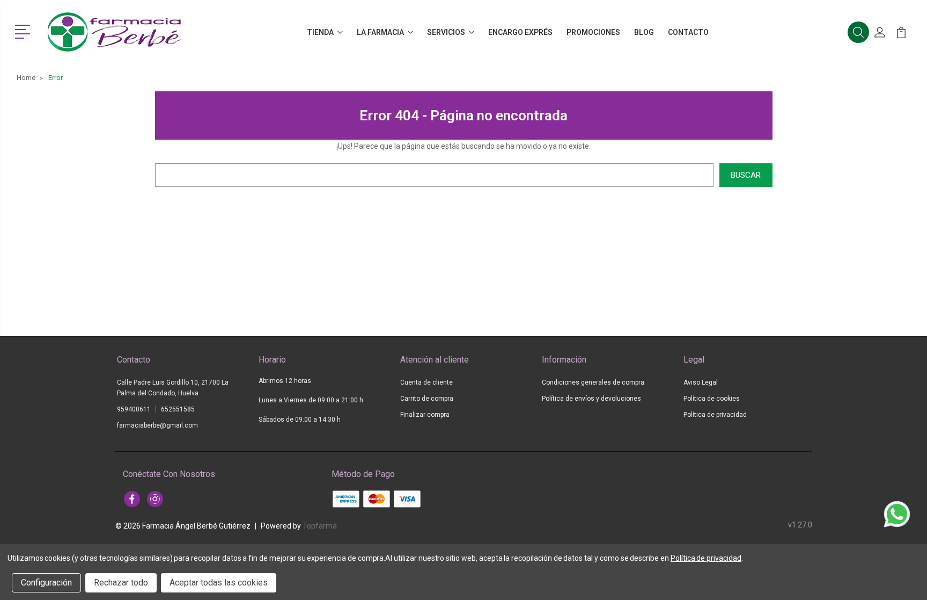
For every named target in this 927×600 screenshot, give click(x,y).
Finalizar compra (425, 414)
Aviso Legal (700, 382)
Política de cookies (711, 398)
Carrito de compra (426, 398)
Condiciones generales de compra (593, 382)
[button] (24, 31)
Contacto (688, 32)
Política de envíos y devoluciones (591, 398)
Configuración (46, 582)
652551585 (178, 409)
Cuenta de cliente (426, 382)
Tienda (320, 32)
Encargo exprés (520, 32)
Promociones (593, 32)
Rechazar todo (121, 582)
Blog (644, 32)
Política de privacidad (715, 414)
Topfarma (320, 526)
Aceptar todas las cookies (219, 582)
